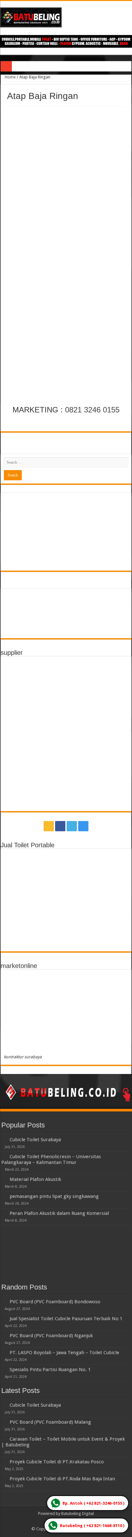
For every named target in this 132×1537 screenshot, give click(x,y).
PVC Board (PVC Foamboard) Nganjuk (51, 1335)
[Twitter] (72, 826)
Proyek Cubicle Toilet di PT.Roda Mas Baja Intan (62, 1479)
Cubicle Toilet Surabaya (35, 1140)
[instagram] (83, 826)
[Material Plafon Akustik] (3, 1179)
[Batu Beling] (66, 17)
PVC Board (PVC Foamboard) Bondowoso (55, 1302)
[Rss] (49, 826)
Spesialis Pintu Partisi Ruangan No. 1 (50, 1369)
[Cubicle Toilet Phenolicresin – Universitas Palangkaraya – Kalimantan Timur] (3, 1156)
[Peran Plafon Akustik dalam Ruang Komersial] (3, 1213)
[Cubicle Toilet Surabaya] (3, 1139)
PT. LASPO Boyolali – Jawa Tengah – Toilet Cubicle (64, 1352)
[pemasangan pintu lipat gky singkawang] (3, 1196)
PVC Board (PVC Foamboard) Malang (50, 1422)
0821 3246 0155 (92, 409)
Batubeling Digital (77, 1513)
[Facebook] (60, 826)
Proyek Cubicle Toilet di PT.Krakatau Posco (57, 1462)
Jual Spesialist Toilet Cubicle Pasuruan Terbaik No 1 (66, 1318)
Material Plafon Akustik (35, 1179)
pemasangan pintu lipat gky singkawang (54, 1196)
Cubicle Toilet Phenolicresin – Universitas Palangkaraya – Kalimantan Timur (51, 1159)
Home (10, 77)
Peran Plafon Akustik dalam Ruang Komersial (59, 1213)
